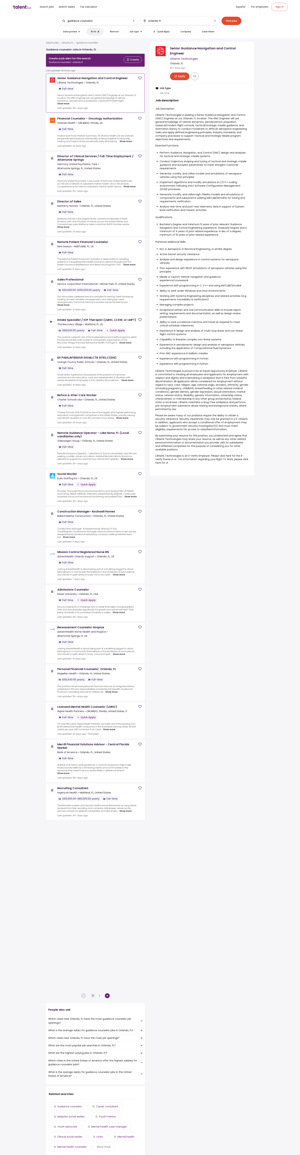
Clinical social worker (69, 1136)
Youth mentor (107, 1116)
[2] (107, 995)
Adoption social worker (71, 1116)
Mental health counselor (72, 1147)
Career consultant (107, 1106)
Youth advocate (67, 1126)
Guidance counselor (69, 1106)
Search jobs (52, 43)
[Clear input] (133, 21)
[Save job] (140, 78)
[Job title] (95, 21)
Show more (63, 103)
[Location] (177, 21)
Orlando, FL (67, 43)
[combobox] (98, 21)
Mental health (126, 1136)
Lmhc (100, 1136)
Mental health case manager (109, 1126)
